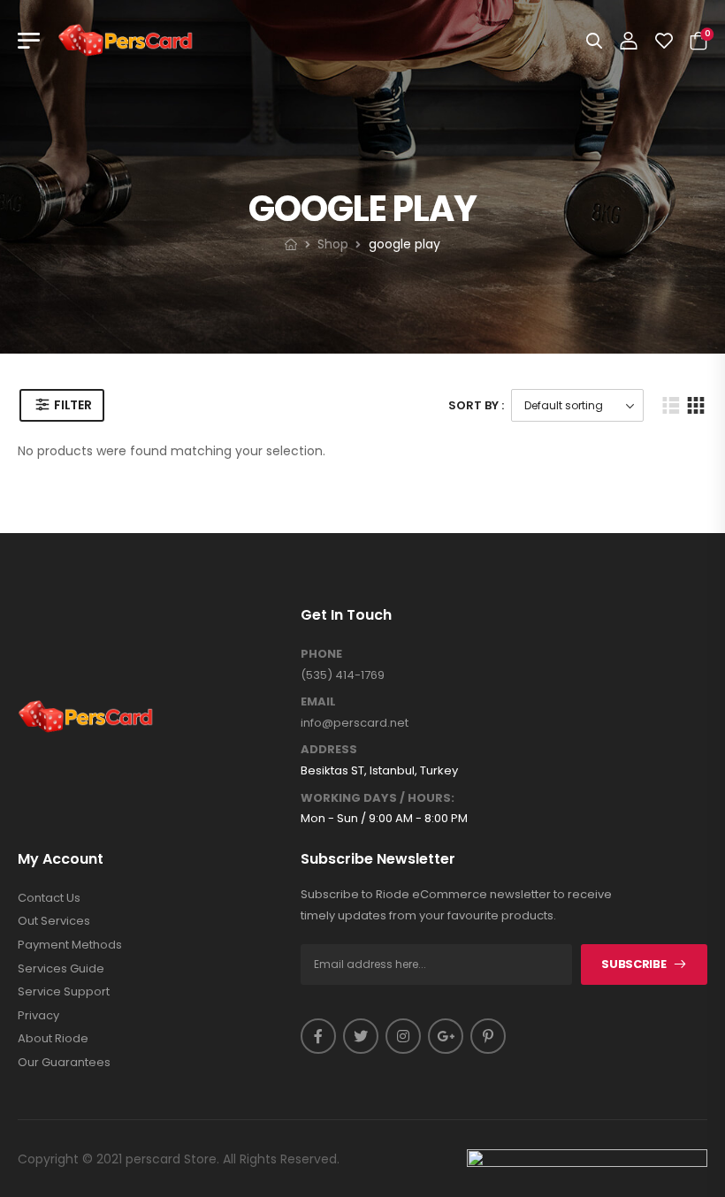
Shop (332, 244)
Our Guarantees (64, 1063)
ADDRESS (329, 750)
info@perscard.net (354, 722)
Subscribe (633, 964)
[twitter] (360, 1036)
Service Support (64, 992)
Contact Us (49, 898)
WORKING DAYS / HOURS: (377, 798)
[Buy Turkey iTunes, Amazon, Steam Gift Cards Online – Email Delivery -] (125, 40)
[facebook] (318, 1036)
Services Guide (61, 969)
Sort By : (476, 405)
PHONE (321, 654)
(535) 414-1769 (343, 675)
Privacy (38, 1016)
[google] (445, 1036)
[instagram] (403, 1036)
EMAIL (318, 702)
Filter (72, 405)
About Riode (53, 1039)
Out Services (54, 921)
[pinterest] (488, 1036)
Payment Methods (70, 945)
